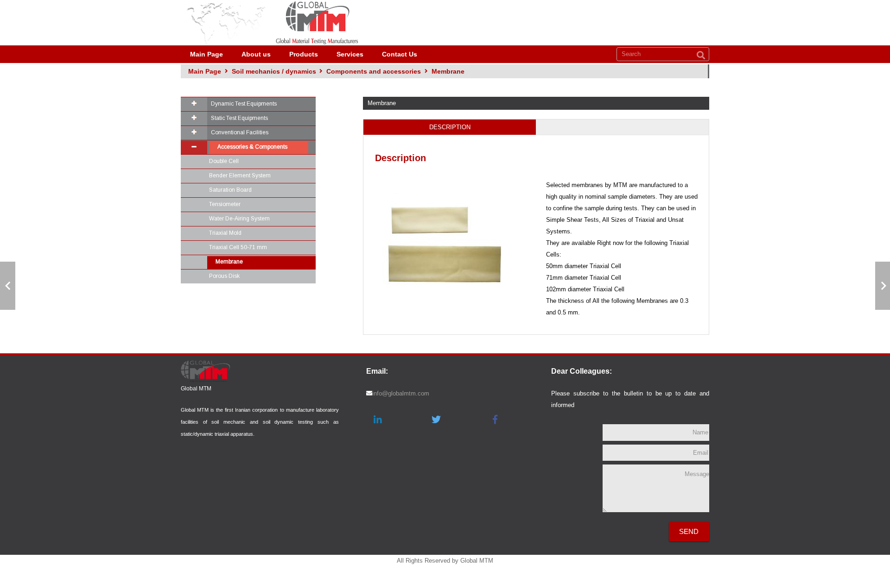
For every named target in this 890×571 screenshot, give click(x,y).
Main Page (204, 71)
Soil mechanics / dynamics (274, 71)
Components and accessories (373, 71)
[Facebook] (495, 419)
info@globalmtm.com (400, 393)
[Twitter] (436, 419)
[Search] (701, 55)
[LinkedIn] (377, 419)
